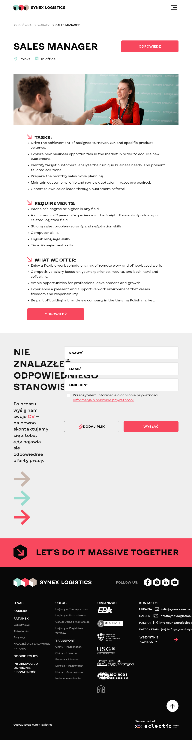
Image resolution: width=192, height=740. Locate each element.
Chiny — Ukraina (66, 653)
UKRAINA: (146, 609)
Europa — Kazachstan (69, 665)
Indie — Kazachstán (68, 678)
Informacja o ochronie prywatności (103, 400)
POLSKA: (145, 622)
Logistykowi (22, 624)
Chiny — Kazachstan (68, 646)
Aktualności (21, 631)
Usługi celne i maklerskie (72, 621)
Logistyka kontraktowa (70, 615)
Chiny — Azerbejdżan (69, 671)
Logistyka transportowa (71, 609)
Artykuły (19, 637)
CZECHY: (145, 615)
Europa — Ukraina (67, 659)
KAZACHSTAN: (149, 629)
